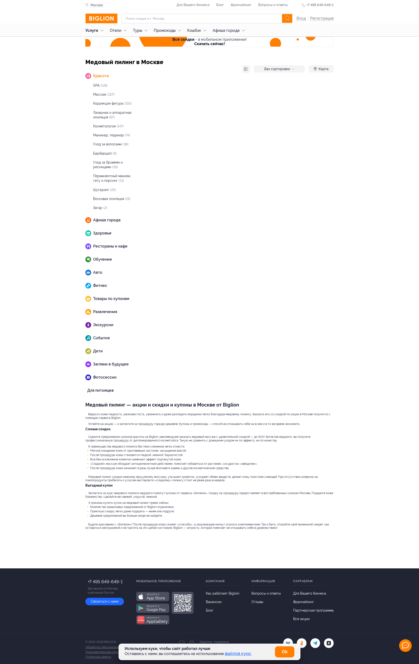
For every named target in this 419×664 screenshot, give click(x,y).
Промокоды (165, 30)
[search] (287, 18)
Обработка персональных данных (108, 647)
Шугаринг (104, 190)
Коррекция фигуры (112, 103)
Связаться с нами (105, 601)
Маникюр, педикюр (111, 135)
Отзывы (257, 602)
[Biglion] (101, 18)
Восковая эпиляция (111, 199)
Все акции (301, 619)
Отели (115, 30)
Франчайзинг (241, 5)
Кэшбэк (194, 30)
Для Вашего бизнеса (193, 5)
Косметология (108, 126)
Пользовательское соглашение (106, 652)
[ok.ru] (301, 643)
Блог (220, 5)
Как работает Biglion (222, 593)
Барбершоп (105, 153)
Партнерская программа (313, 610)
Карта (324, 69)
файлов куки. (238, 653)
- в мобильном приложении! (209, 41)
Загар (100, 208)
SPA (100, 85)
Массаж (103, 94)
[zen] (329, 643)
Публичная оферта (98, 657)
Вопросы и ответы (273, 5)
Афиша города (226, 30)
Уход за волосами (111, 144)
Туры (137, 30)
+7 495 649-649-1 (320, 5)
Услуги (91, 30)
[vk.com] (288, 643)
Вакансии (213, 602)
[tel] (315, 643)
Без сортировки (277, 69)
